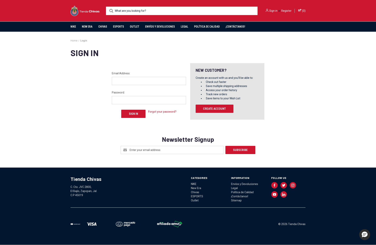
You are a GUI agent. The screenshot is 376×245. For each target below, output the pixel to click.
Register (286, 10)
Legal (184, 26)
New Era (87, 26)
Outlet (134, 26)
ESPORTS (118, 26)
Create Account (214, 108)
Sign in (273, 10)
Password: (118, 92)
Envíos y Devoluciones (160, 26)
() (303, 10)
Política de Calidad (207, 26)
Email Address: (121, 73)
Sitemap (236, 200)
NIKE (73, 26)
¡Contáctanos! (235, 26)
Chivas (102, 26)
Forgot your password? (162, 111)
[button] (364, 234)
